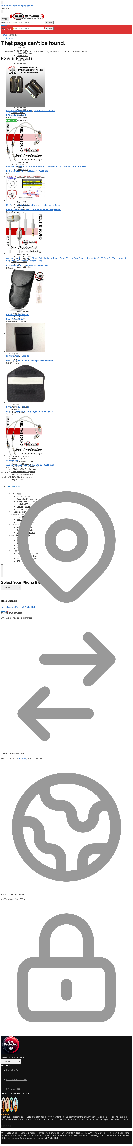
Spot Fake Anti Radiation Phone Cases (32, 29)
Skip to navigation (10, 5)
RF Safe (21, 1132)
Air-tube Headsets (15, 166)
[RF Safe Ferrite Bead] (69, 85)
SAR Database (13, 1089)
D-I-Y (8, 205)
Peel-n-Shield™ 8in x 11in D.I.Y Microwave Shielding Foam (33, 209)
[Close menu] (2, 2)
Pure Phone (38, 166)
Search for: (6, 22)
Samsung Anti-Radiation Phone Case (24, 260)
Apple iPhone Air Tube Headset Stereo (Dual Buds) (30, 465)
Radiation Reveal (14, 1070)
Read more (11, 120)
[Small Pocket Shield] (69, 290)
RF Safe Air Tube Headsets (19, 110)
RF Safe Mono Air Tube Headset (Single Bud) (27, 265)
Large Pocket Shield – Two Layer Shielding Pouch (29, 412)
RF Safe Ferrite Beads (44, 110)
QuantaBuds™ (51, 166)
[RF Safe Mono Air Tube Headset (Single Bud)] (69, 234)
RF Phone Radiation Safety (25, 205)
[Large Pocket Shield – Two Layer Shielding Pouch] (69, 384)
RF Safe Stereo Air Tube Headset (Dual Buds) (27, 171)
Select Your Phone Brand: (13, 1057)
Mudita (28, 166)
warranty (23, 758)
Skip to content (26, 5)
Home (4, 35)
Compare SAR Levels (16, 1079)
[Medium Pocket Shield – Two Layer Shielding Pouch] (69, 337)
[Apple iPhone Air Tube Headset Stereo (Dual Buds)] (69, 436)
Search (49, 22)
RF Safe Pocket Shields (17, 314)
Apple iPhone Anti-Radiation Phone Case (45, 258)
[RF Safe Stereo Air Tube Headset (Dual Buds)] (69, 142)
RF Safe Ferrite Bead (16, 115)
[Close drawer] (2, 11)
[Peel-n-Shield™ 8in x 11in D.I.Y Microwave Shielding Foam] (69, 188)
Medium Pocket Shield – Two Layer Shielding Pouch (30, 360)
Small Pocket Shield (15, 319)
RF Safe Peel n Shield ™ (51, 205)
